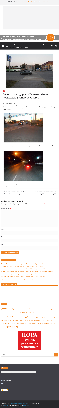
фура (18, 327)
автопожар (20, 317)
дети (43, 317)
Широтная (3, 317)
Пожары (37, 44)
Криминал (19, 47)
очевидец (36, 320)
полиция (18, 323)
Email (2, 237)
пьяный (33, 323)
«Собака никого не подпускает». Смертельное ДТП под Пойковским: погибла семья (23, 276)
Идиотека (45, 44)
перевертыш (43, 320)
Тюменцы (29, 44)
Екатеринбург (10, 309)
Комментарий (6, 208)
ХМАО (36, 313)
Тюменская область (13, 313)
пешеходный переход (6, 323)
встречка (32, 317)
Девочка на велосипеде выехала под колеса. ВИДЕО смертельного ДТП (44, 193)
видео (26, 316)
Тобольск (3, 313)
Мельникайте (18, 309)
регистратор (49, 323)
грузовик (39, 317)
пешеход (49, 320)
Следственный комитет (43, 309)
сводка (3, 327)
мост (9, 320)
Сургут (50, 309)
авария (10, 316)
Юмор (12, 47)
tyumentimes (13, 101)
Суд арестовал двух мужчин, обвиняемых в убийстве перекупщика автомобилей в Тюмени (25, 279)
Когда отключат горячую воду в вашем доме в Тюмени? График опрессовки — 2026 (23, 269)
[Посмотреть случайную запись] (56, 46)
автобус (16, 317)
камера (5, 320)
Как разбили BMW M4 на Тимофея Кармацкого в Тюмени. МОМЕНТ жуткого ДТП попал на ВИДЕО (36, 2)
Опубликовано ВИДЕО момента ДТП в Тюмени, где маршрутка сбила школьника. (22, 274)
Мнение (27, 47)
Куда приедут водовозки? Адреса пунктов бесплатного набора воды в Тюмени (22, 266)
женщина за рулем (52, 317)
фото (14, 326)
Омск (30, 309)
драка (45, 317)
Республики (35, 309)
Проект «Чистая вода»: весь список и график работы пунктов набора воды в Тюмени (23, 264)
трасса (9, 327)
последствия (26, 323)
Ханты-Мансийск (44, 313)
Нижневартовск (25, 309)
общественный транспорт (20, 320)
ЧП (10, 44)
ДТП (15, 44)
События (21, 44)
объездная (29, 320)
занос (2, 320)
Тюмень (23, 312)
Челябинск (51, 313)
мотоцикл (12, 320)
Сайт (2, 244)
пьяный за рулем (39, 323)
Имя (2, 229)
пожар (14, 323)
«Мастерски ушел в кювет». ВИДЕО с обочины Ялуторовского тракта (14, 193)
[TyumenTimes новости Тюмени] (3, 46)
